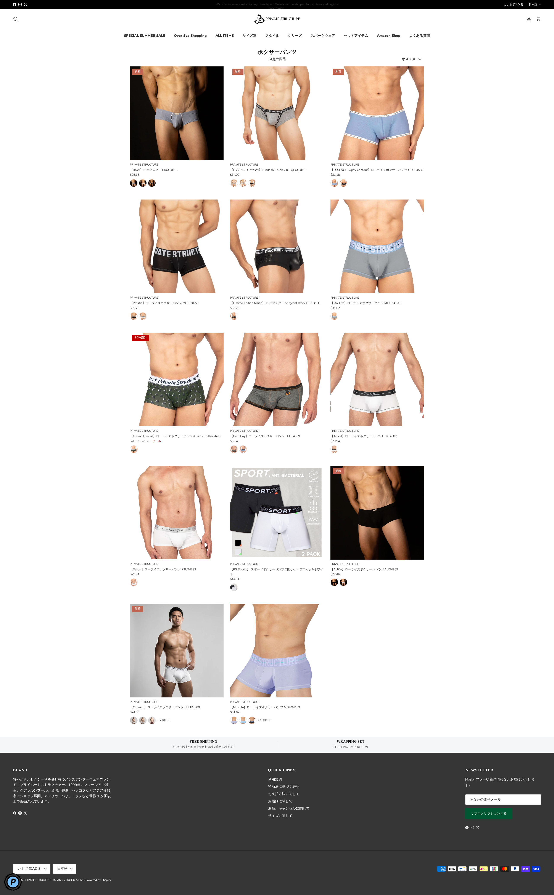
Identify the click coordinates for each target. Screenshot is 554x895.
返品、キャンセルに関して (289, 808)
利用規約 (275, 779)
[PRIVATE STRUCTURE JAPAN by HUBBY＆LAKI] (277, 19)
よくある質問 (419, 35)
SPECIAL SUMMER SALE (144, 35)
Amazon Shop (388, 35)
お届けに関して (280, 801)
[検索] (15, 19)
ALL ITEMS (225, 35)
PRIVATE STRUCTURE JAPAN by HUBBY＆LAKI (54, 880)
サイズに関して (280, 815)
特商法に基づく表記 (283, 786)
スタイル (272, 35)
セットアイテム (356, 35)
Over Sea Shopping (190, 35)
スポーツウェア (323, 35)
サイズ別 (249, 35)
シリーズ (295, 35)
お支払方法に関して (283, 794)
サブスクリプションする (489, 813)
